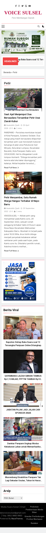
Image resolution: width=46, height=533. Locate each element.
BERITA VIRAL (11, 108)
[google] (26, 6)
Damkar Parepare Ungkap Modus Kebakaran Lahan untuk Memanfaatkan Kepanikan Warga (23, 446)
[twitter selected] (22, 6)
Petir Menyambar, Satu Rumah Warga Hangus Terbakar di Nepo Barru (21, 201)
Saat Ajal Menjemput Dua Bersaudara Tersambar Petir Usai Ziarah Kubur (22, 118)
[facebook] (16, 6)
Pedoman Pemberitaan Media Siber (34, 509)
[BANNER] (23, 42)
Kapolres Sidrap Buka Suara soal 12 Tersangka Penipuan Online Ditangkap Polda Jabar (23, 345)
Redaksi (34, 523)
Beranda (7, 72)
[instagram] (19, 6)
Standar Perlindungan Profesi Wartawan (34, 517)
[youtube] (30, 6)
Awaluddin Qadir (13, 125)
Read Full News (10, 168)
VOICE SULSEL (23, 13)
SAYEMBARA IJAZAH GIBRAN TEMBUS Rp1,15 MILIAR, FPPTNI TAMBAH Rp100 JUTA (23, 379)
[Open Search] (39, 26)
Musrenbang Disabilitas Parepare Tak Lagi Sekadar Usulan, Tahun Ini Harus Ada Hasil (23, 480)
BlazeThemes (17, 518)
